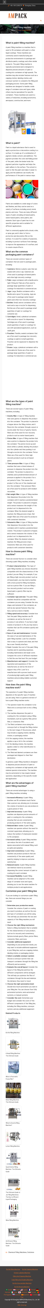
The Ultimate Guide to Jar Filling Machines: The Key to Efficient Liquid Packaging (13, 1196)
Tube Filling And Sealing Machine (22, 1280)
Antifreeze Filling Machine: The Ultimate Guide (13, 1243)
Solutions (30, 1252)
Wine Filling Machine (12, 1220)
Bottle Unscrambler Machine (22, 1283)
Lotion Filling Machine (13, 1146)
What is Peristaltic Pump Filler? (12, 1078)
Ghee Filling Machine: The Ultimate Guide (12, 1101)
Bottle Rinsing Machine (22, 1287)
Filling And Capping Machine (22, 1276)
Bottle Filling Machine (13, 1032)
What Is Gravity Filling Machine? (12, 1124)
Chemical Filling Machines (17, 1252)
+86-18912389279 (16, 5)
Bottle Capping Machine (30, 1269)
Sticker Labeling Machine (22, 1273)
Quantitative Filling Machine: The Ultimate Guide (13, 1169)
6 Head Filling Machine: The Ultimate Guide (13, 1055)
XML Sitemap (22, 1305)
